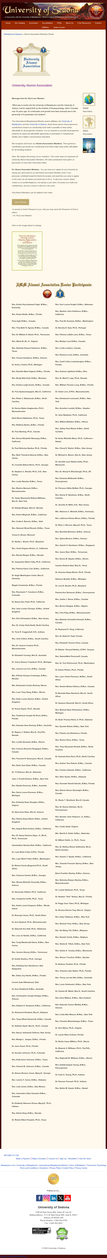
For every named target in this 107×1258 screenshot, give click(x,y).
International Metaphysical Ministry (53, 1165)
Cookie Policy (68, 1168)
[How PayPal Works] (53, 1184)
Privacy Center (81, 1168)
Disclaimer (43, 1168)
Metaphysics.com (8, 1165)
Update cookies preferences (13, 1256)
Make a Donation (39, 1159)
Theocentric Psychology (96, 1165)
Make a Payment (23, 1159)
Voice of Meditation (77, 1165)
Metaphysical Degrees (13, 34)
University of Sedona (38, 124)
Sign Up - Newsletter (68, 1159)
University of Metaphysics (27, 1165)
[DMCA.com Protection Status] (62, 1240)
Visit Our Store (85, 1159)
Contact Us (53, 1159)
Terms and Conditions (29, 1168)
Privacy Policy (55, 1168)
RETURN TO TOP (11, 1155)
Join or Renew (20, 202)
